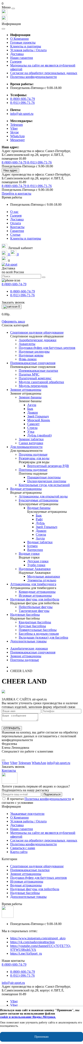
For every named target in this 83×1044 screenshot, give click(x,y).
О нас (14, 212)
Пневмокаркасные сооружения (32, 652)
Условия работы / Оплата (28, 50)
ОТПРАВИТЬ (11, 728)
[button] (41, 4)
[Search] (43, 277)
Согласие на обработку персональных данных (43, 73)
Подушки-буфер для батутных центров (38, 877)
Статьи (15, 234)
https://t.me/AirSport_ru (26, 953)
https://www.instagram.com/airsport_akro (38, 938)
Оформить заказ (13, 321)
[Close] (13, 8)
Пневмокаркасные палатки (30, 870)
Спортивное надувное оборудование (37, 866)
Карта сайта (18, 852)
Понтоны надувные (24, 660)
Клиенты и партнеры (25, 46)
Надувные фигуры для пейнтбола (34, 889)
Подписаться (52, 794)
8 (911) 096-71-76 (22, 102)
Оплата (15, 223)
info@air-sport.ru (21, 113)
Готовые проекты (23, 42)
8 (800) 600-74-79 (22, 99)
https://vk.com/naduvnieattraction (32, 942)
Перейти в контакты (16, 193)
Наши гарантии (21, 58)
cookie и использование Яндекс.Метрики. (28, 1017)
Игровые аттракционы (26, 881)
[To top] (3, 760)
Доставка (17, 54)
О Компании (19, 38)
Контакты (17, 227)
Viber (14, 1001)
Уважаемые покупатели (27, 813)
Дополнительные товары (28, 896)
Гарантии (17, 231)
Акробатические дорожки (29, 648)
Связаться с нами (22, 848)
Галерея (15, 61)
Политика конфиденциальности (33, 77)
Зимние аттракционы (25, 656)
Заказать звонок (13, 302)
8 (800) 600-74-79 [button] (14, 964)
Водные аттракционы (26, 885)
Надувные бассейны (25, 893)
